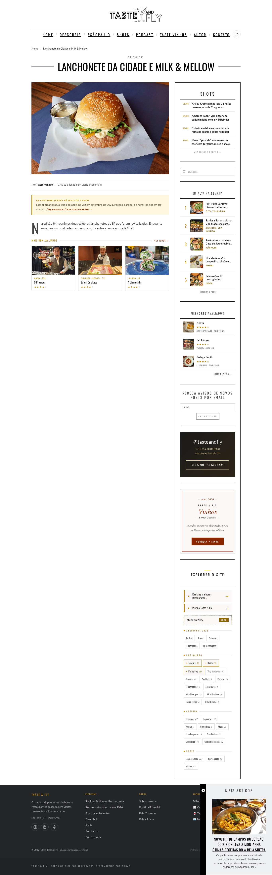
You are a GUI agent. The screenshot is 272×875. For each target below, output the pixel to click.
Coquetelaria (194, 758)
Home (48, 34)
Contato (221, 34)
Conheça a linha (207, 541)
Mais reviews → (223, 374)
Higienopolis (191, 645)
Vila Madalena (209, 645)
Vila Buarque (193, 694)
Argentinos (206, 726)
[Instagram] (35, 827)
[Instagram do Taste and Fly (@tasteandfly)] (237, 34)
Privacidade (146, 819)
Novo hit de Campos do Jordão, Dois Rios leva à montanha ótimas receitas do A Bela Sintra (239, 844)
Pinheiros (213, 638)
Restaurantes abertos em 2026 (104, 807)
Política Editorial (149, 807)
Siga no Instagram (208, 464)
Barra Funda (193, 702)
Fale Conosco (147, 813)
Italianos (192, 719)
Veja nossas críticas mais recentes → (69, 209)
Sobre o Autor (148, 801)
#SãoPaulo (99, 34)
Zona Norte (211, 686)
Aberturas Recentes (97, 813)
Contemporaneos (213, 741)
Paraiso (222, 679)
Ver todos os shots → (207, 152)
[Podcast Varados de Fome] (54, 827)
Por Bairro (92, 831)
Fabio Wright (45, 184)
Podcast (144, 34)
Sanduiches (214, 734)
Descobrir (70, 34)
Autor (200, 34)
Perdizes (207, 679)
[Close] (203, 790)
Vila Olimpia (212, 702)
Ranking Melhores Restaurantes (104, 801)
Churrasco (192, 741)
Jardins (189, 638)
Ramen (190, 726)
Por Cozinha (93, 837)
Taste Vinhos (173, 34)
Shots (123, 34)
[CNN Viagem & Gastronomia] (45, 827)
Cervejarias (215, 758)
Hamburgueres (194, 734)
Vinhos (191, 766)
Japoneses (209, 719)
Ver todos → (161, 240)
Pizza (222, 726)
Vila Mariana (214, 694)
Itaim (200, 638)
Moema (191, 679)
